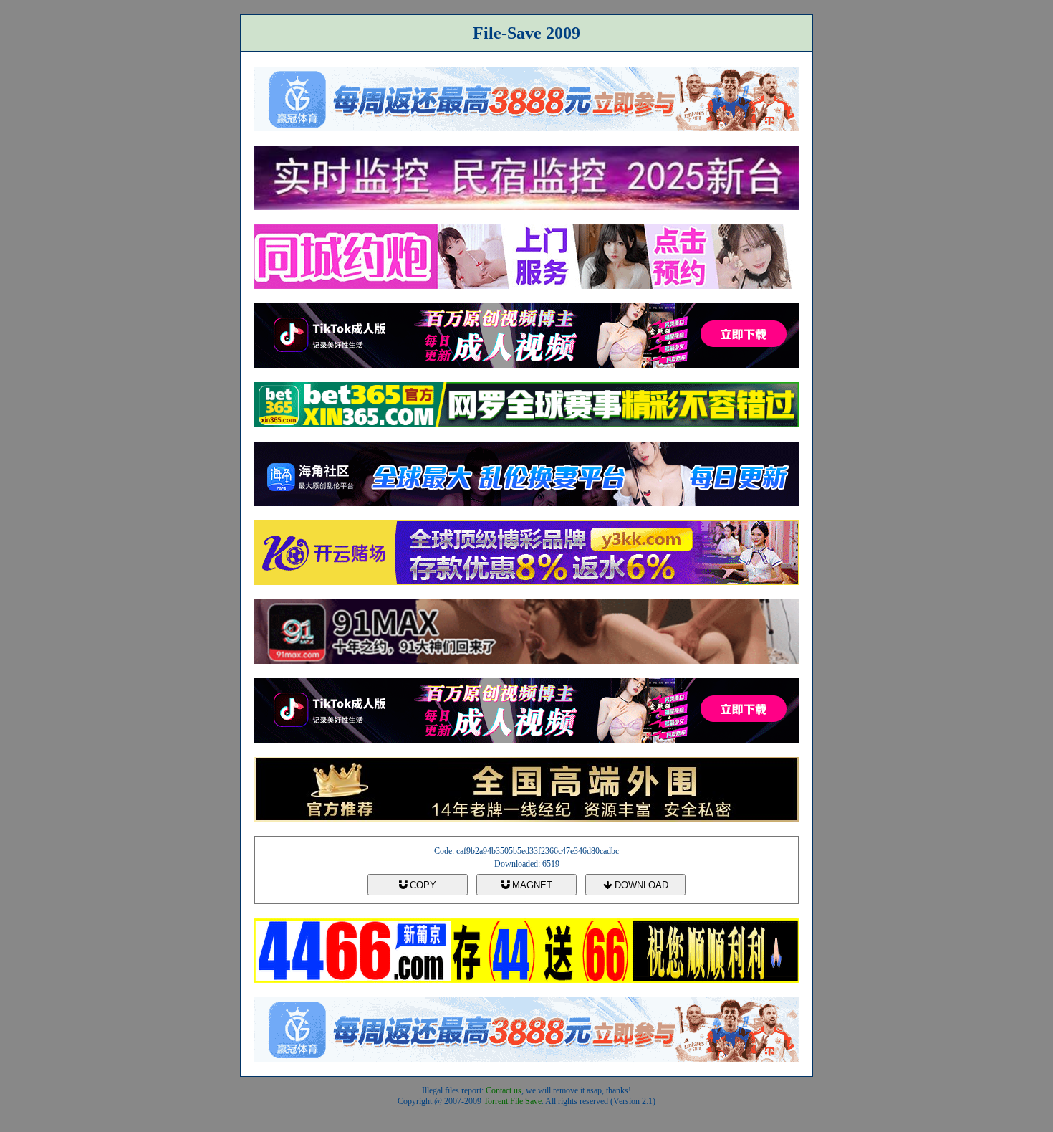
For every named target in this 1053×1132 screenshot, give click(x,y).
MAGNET (530, 885)
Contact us (503, 1090)
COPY (421, 885)
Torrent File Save (513, 1101)
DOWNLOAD (640, 885)
